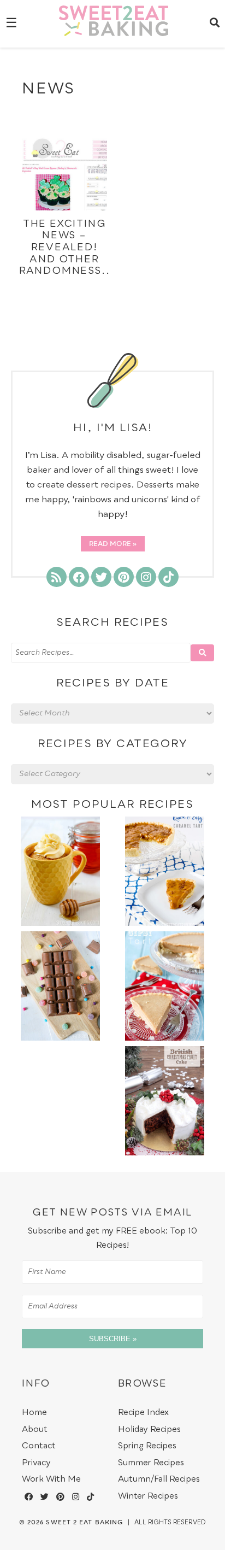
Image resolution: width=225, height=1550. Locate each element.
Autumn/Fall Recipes (159, 1479)
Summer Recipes (151, 1463)
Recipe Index (143, 1412)
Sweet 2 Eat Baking (84, 1523)
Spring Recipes (147, 1446)
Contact (39, 1446)
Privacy (36, 1463)
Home (34, 1412)
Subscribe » (113, 1339)
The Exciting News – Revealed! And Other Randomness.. (64, 247)
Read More (110, 544)
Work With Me (51, 1479)
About (35, 1429)
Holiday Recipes (149, 1429)
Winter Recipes (148, 1496)
